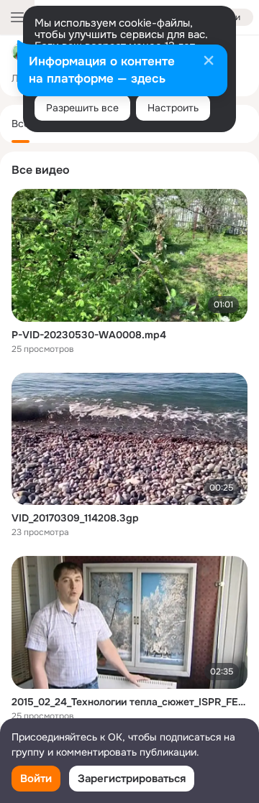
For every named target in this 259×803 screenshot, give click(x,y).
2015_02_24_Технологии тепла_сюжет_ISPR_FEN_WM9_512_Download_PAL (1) (129, 701)
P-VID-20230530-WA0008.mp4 (89, 334)
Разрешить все (82, 107)
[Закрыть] (208, 61)
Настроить (173, 107)
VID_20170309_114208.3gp (75, 517)
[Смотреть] (129, 255)
